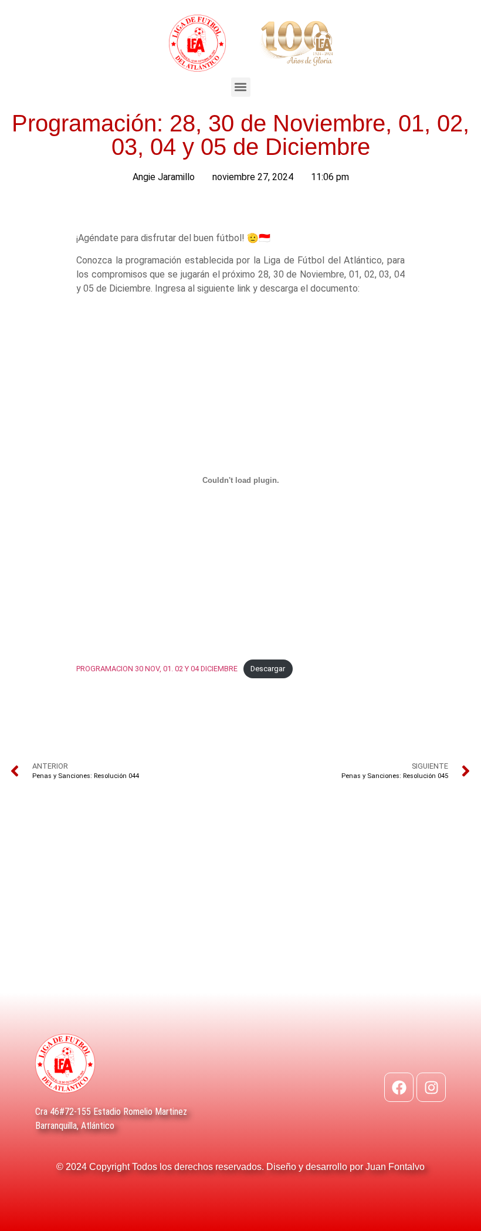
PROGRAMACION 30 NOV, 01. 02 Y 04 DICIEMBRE (157, 668)
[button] (240, 87)
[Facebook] (399, 1087)
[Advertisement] (240, 905)
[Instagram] (431, 1087)
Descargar (267, 668)
